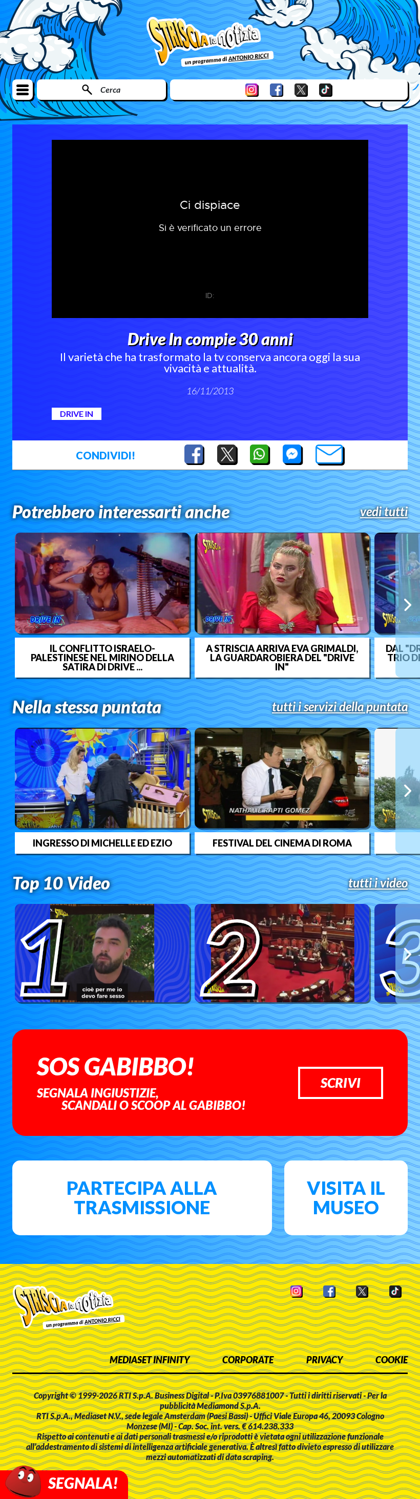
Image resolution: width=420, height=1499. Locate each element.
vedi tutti (384, 511)
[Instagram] (252, 90)
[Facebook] (276, 90)
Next (407, 605)
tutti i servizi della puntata (340, 707)
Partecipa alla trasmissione (142, 1197)
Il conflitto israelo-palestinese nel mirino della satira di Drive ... (102, 657)
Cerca (110, 89)
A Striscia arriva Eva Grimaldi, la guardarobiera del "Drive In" (282, 657)
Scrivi (341, 1082)
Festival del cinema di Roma (282, 843)
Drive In (76, 413)
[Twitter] (301, 90)
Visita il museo (346, 1197)
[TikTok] (325, 90)
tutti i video (378, 883)
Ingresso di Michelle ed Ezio (102, 843)
